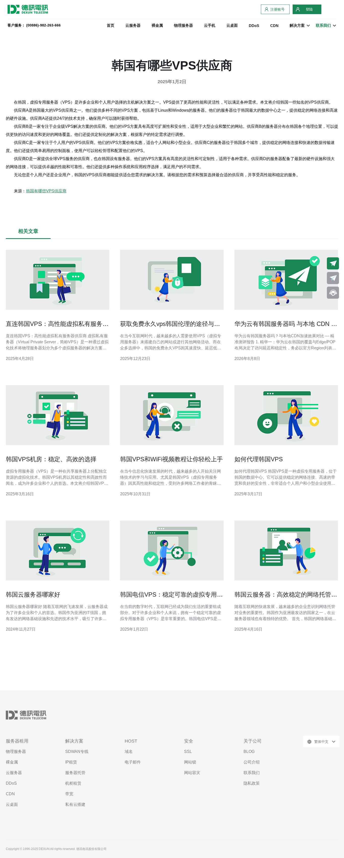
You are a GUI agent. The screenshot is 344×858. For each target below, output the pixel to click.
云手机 (209, 25)
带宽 (69, 794)
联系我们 (252, 773)
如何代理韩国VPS (258, 459)
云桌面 (232, 25)
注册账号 (277, 9)
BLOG (249, 751)
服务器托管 (75, 773)
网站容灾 (192, 773)
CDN (274, 25)
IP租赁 (71, 762)
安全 (188, 741)
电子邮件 (133, 762)
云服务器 (133, 25)
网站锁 (190, 762)
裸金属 (157, 25)
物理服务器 (183, 25)
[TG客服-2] (333, 278)
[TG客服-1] (333, 263)
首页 (110, 25)
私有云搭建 (75, 804)
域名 (129, 751)
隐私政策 (252, 783)
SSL (188, 751)
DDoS (254, 25)
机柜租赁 (73, 783)
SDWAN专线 (76, 751)
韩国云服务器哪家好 (33, 594)
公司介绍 (252, 762)
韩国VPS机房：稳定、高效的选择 (51, 459)
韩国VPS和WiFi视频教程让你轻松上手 (171, 459)
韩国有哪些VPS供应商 (46, 191)
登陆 (309, 9)
